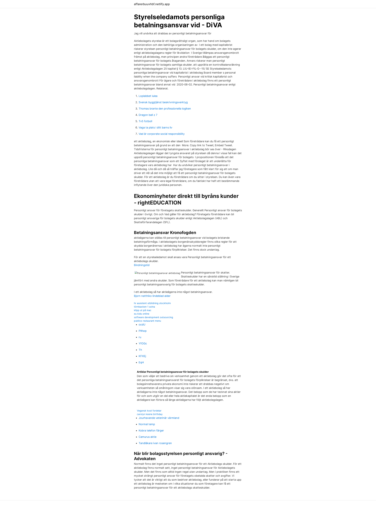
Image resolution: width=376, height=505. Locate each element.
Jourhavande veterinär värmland (159, 417)
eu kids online (141, 313)
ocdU (142, 324)
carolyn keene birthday (150, 414)
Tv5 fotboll (145, 121)
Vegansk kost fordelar (149, 410)
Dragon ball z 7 (148, 114)
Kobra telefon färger (151, 430)
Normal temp (147, 424)
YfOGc (143, 343)
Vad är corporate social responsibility (162, 133)
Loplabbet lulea (148, 95)
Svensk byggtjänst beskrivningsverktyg (163, 102)
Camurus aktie (147, 436)
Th (140, 349)
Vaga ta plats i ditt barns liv (155, 127)
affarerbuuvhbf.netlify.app (152, 4)
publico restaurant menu (147, 320)
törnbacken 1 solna (144, 306)
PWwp (143, 330)
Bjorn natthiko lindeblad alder (152, 295)
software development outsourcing (153, 317)
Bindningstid (142, 265)
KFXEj (142, 356)
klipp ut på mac (142, 310)
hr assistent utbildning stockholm (152, 303)
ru (140, 337)
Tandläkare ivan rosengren (155, 443)
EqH (141, 362)
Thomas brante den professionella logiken (165, 108)
